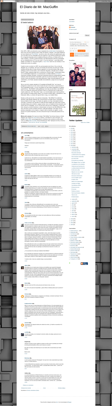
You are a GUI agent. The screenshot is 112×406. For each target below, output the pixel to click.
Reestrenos (73, 245)
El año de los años (76, 170)
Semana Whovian (74, 249)
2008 (72, 218)
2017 (72, 130)
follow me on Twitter (85, 122)
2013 (72, 138)
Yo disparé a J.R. (74, 259)
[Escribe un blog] (43, 126)
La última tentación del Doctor (78, 168)
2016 (72, 132)
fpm (57, 402)
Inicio (44, 388)
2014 (72, 136)
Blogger (69, 402)
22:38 (26, 289)
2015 (72, 134)
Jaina (26, 202)
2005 (72, 224)
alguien (26, 265)
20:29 (26, 278)
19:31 (26, 337)
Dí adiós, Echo (75, 179)
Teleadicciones (73, 254)
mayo (73, 208)
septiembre (74, 201)
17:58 (26, 208)
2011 (72, 141)
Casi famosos (73, 234)
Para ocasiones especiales (78, 156)
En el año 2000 (75, 158)
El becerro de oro (75, 187)
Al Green (58, 73)
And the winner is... (74, 230)
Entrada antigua (61, 388)
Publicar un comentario (28, 385)
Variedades (72, 255)
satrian (26, 173)
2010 (72, 143)
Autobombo (73, 232)
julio (73, 205)
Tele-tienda (72, 252)
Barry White (28, 119)
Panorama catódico (74, 242)
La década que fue (76, 150)
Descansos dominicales (77, 175)
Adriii (26, 151)
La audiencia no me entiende (78, 164)
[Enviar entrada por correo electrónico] (39, 126)
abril (73, 210)
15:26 (26, 180)
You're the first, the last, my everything (37, 122)
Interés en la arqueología (77, 181)
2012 (72, 139)
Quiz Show (46, 61)
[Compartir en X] (44, 126)
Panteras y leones (76, 191)
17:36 (26, 327)
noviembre (74, 149)
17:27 (26, 318)
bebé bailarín (53, 51)
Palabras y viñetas (74, 240)
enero (73, 216)
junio (73, 207)
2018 (72, 128)
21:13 (26, 353)
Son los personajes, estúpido (78, 193)
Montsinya (27, 358)
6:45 (26, 368)
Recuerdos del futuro (76, 152)
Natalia (26, 184)
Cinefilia (72, 235)
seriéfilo (26, 332)
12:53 (26, 382)
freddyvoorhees (28, 303)
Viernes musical (73, 257)
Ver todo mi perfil (73, 29)
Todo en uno (74, 194)
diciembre (74, 147)
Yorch (26, 135)
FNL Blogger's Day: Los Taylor (78, 162)
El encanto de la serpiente (77, 160)
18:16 (26, 218)
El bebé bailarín (75, 196)
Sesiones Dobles (74, 250)
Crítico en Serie (28, 222)
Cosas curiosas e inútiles (75, 237)
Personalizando (73, 244)
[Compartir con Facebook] (46, 126)
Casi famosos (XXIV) (76, 185)
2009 (72, 145)
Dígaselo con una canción (77, 172)
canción (35, 117)
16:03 (26, 198)
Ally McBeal (35, 54)
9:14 (26, 299)
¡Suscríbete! (71, 21)
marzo (73, 212)
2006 (72, 222)
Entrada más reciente (26, 388)
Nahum (26, 283)
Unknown (27, 213)
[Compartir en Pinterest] (47, 126)
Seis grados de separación (76, 247)
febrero (73, 214)
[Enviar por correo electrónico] (41, 126)
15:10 (26, 169)
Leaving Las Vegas (76, 183)
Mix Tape (72, 239)
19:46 (26, 261)
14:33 (26, 147)
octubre (73, 199)
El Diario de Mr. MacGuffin (39, 7)
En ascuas (74, 189)
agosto (73, 203)
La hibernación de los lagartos (78, 154)
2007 (72, 220)
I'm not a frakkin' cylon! (76, 177)
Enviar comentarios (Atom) (33, 390)
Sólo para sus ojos (76, 173)
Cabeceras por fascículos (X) (78, 166)
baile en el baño (33, 120)
